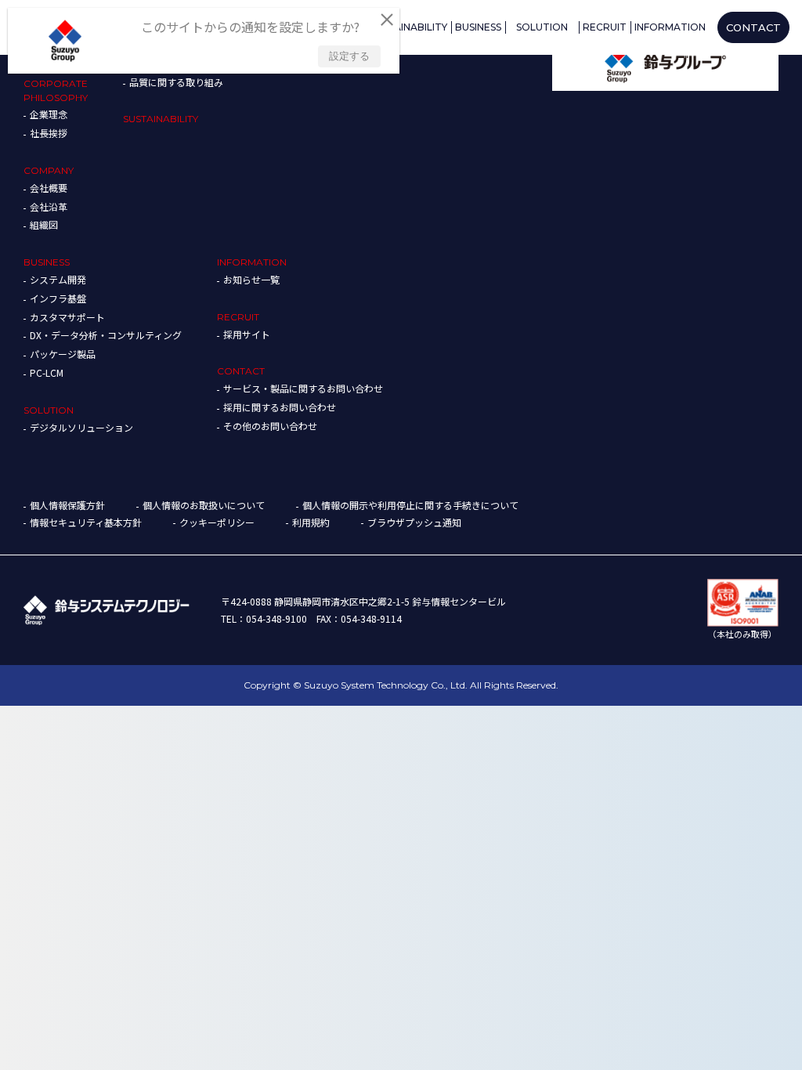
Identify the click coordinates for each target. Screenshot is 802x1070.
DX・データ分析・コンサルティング (106, 335)
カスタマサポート (67, 317)
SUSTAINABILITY (160, 119)
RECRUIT (238, 317)
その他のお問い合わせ (270, 425)
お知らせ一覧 (251, 279)
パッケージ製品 (63, 353)
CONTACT (241, 371)
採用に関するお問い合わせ (279, 407)
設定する (349, 56)
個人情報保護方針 (67, 505)
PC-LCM (46, 372)
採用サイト (246, 334)
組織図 (44, 224)
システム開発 (58, 279)
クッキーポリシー (217, 522)
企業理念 (48, 114)
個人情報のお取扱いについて (204, 505)
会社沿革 (48, 206)
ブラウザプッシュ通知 (414, 522)
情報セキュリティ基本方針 (86, 522)
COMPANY (48, 170)
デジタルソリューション (81, 427)
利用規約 (311, 522)
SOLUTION (48, 410)
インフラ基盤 (58, 298)
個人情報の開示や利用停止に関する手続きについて (410, 505)
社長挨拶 (48, 132)
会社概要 (48, 187)
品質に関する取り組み (176, 82)
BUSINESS (46, 262)
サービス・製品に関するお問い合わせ (303, 388)
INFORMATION (252, 262)
